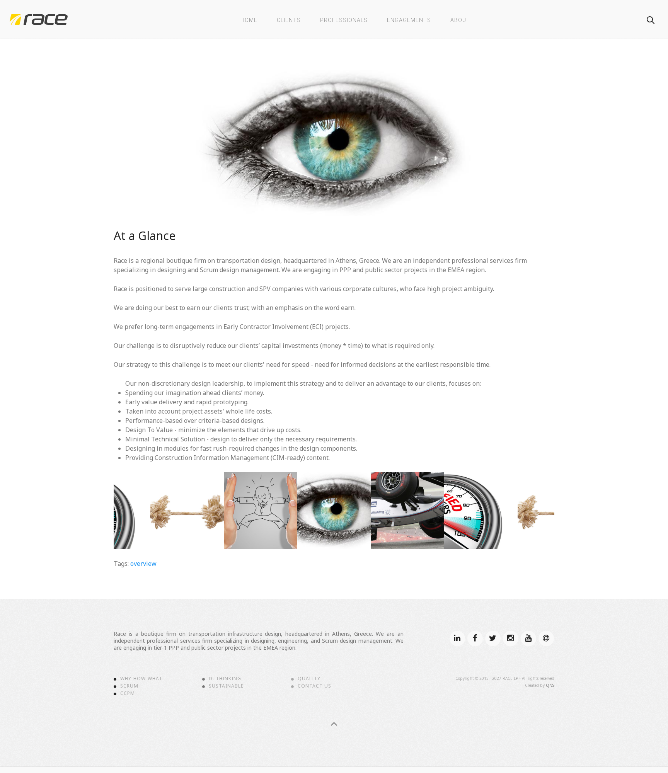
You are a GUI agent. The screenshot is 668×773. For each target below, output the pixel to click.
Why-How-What (141, 679)
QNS (550, 685)
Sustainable (226, 686)
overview (143, 563)
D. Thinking (225, 679)
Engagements (409, 20)
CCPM (127, 693)
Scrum (129, 686)
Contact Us (314, 686)
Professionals (344, 20)
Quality (309, 679)
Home (248, 20)
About (460, 20)
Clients (289, 20)
